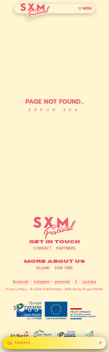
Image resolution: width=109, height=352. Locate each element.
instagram (42, 282)
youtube (89, 282)
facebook (21, 282)
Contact (42, 248)
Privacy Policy (16, 289)
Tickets (22, 342)
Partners (66, 248)
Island (43, 268)
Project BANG (93, 289)
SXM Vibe (63, 268)
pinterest (62, 282)
